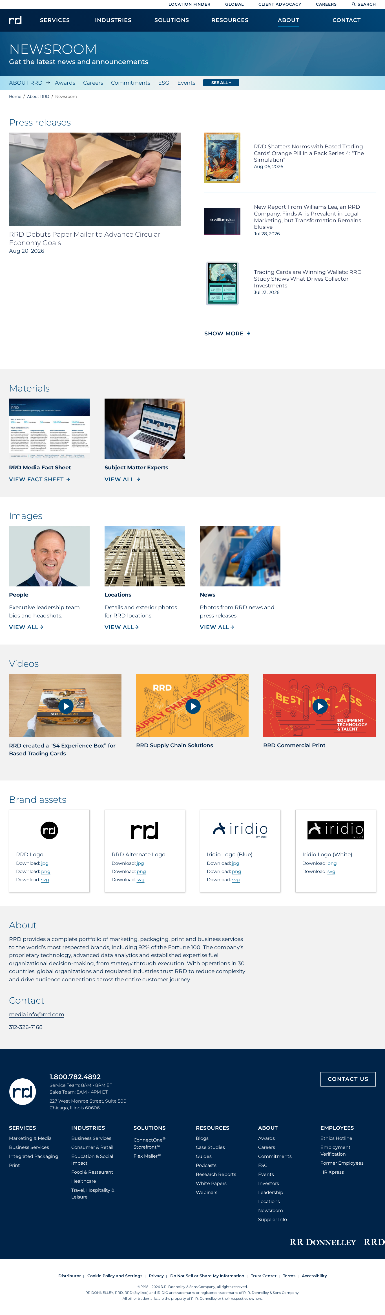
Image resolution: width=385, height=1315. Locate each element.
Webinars (206, 1192)
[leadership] (49, 556)
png (45, 871)
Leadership (270, 1192)
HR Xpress (332, 1172)
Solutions (150, 1128)
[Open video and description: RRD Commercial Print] (319, 705)
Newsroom (270, 1210)
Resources (212, 1128)
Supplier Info (272, 1219)
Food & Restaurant (92, 1172)
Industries (88, 1128)
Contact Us (348, 1079)
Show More (227, 333)
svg (45, 879)
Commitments (130, 83)
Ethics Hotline (336, 1138)
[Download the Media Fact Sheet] (49, 429)
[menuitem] (55, 23)
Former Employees (342, 1163)
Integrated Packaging (33, 1156)
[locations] (145, 556)
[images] (240, 556)
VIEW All (26, 627)
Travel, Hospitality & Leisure (92, 1194)
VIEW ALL (119, 479)
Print (14, 1165)
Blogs (202, 1138)
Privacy (156, 1275)
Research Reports (216, 1174)
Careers (326, 4)
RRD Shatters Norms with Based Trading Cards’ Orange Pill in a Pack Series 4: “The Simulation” (309, 153)
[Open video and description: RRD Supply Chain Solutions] (192, 705)
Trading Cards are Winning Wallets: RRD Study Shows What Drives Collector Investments (308, 279)
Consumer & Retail (92, 1147)
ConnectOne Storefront (150, 1142)
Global (234, 4)
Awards (65, 83)
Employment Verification (335, 1151)
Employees (337, 1128)
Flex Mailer (147, 1156)
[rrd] (15, 20)
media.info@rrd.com (36, 1014)
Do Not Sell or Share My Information (207, 1275)
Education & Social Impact (92, 1160)
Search (367, 4)
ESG (163, 83)
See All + (221, 82)
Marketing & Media (30, 1138)
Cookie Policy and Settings (114, 1275)
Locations (269, 1201)
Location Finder (190, 4)
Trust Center (263, 1275)
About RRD (26, 83)
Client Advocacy (279, 4)
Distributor (69, 1275)
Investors (268, 1183)
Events (186, 83)
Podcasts (206, 1165)
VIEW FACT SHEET (36, 479)
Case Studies (210, 1147)
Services (22, 1128)
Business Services (29, 1147)
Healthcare (83, 1181)
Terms (289, 1275)
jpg (44, 863)
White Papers (211, 1183)
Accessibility (314, 1275)
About (268, 1128)
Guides (204, 1156)
